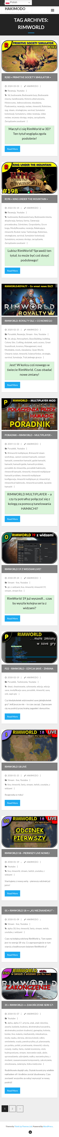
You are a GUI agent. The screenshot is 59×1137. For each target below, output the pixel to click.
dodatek (28, 342)
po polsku (9, 1045)
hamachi (8, 464)
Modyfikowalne (17, 228)
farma (26, 220)
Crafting (19, 342)
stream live (17, 590)
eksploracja (10, 220)
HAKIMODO (32, 86)
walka (32, 1056)
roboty (45, 1045)
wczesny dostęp (19, 117)
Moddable (9, 350)
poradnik (31, 690)
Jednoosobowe (24, 102)
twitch (36, 784)
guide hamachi (38, 460)
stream (8, 590)
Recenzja (12, 90)
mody (7, 1038)
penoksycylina (28, 1041)
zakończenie (45, 1060)
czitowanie (31, 686)
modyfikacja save (18, 690)
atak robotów (41, 1023)
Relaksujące (39, 228)
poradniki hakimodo (36, 468)
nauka (13, 1038)
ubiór (44, 1052)
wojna (30, 117)
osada (18, 1041)
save (47, 690)
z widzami (17, 932)
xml (6, 694)
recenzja (21, 106)
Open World (37, 350)
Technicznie (22, 682)
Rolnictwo (46, 106)
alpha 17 (18, 1023)
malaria (19, 1034)
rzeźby (15, 1049)
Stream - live (31, 334)
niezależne (36, 102)
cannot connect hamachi (26, 457)
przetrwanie (26, 1045)
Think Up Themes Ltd (23, 1126)
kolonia (46, 1030)
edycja (40, 686)
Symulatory (20, 114)
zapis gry (13, 694)
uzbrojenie (23, 1056)
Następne (20, 1108)
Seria (23, 784)
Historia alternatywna (34, 99)
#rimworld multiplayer (18, 453)
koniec (8, 1034)
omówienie (10, 1041)
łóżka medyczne (34, 1064)
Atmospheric (22, 338)
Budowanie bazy (29, 95)
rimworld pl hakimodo (15, 483)
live (22, 587)
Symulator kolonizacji (34, 235)
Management (30, 346)
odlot (41, 1038)
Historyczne (10, 102)
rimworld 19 (40, 587)
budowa (24, 1026)
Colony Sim (10, 342)
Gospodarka (34, 224)
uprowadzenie (11, 1056)
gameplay (38, 1030)
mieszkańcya (41, 1034)
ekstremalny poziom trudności (19, 1030)
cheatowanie (19, 686)
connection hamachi (22, 460)
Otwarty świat (11, 353)
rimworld (37, 106)
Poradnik (12, 334)
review (28, 106)
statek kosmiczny (32, 1049)
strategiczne (21, 110)
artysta (25, 1023)
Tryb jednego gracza (32, 357)
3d (9, 95)
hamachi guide (19, 464)
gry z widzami (14, 587)
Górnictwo (23, 224)
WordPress (48, 1126)
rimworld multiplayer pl (27, 479)
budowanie (16, 95)
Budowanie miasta (43, 217)
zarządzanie (39, 117)
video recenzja (33, 114)
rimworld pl (44, 479)
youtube (44, 784)
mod (39, 346)
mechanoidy (28, 1034)
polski (17, 1045)
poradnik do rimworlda (15, 468)
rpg (6, 110)
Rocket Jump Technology (25, 232)
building (46, 338)
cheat (10, 686)
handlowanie (17, 99)
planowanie (44, 1041)
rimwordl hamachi (13, 471)
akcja (13, 338)
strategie (46, 353)
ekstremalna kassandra (39, 1026)
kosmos (19, 346)
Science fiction (34, 353)
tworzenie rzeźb (34, 1052)
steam (11, 110)
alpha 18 (12, 928)
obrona (20, 1038)
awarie (8, 1026)
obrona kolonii (31, 1038)
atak (32, 1023)
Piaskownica (10, 106)
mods (17, 350)
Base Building (35, 338)
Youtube (20, 90)
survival (31, 110)
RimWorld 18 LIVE (16, 766)
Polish (13, 2)
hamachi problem (35, 464)
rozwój (8, 1049)
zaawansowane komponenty (26, 1060)
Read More (12, 149)
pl (37, 1041)
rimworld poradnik (34, 483)
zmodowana (10, 1064)
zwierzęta (21, 1064)
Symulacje (17, 357)
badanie (15, 1026)
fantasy (19, 220)
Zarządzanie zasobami (15, 121)
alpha (10, 1023)
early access (38, 342)
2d (9, 338)
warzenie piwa (42, 1056)
